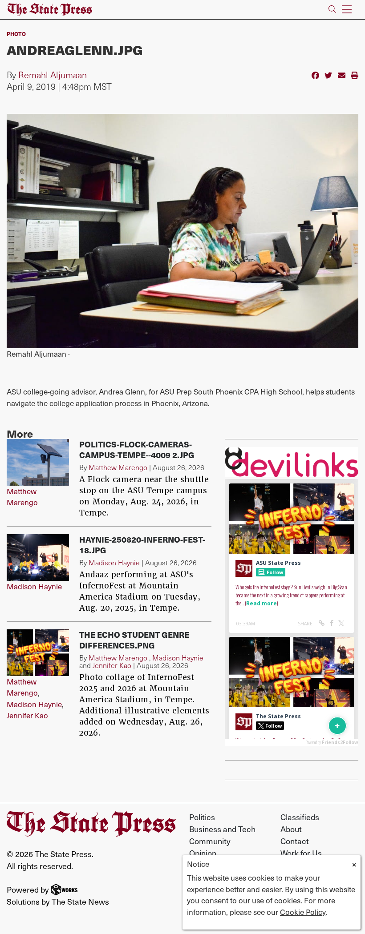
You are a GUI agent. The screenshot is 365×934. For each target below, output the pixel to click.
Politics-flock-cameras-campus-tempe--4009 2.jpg (137, 449)
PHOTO (16, 33)
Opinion (202, 852)
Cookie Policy (302, 911)
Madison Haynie (34, 586)
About (291, 828)
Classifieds (299, 816)
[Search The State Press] (332, 9)
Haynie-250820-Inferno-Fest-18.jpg (142, 545)
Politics (202, 816)
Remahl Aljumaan (52, 74)
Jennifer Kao (27, 715)
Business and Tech (222, 828)
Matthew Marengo (22, 497)
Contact (294, 840)
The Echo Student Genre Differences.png (134, 640)
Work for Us (301, 852)
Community (210, 840)
